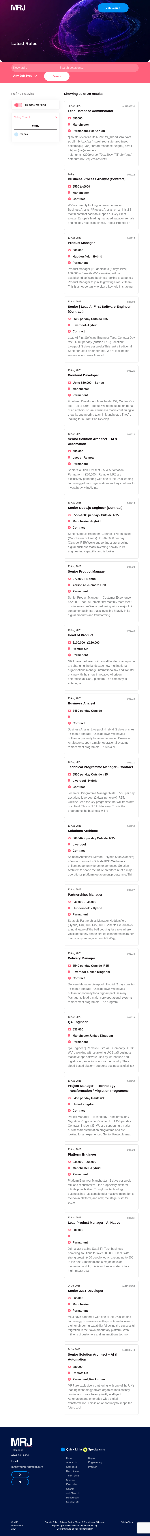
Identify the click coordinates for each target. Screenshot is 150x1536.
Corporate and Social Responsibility (75, 1529)
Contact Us (72, 1501)
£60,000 (24, 134)
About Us (71, 1462)
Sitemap (100, 1522)
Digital (91, 1458)
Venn (131, 1522)
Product (92, 1466)
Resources (72, 1497)
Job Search (72, 1493)
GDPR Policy (90, 1525)
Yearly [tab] (35, 125)
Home (69, 1458)
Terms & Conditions (85, 1522)
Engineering (95, 1462)
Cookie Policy (52, 1522)
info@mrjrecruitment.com (27, 1466)
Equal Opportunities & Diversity (67, 1525)
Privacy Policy (67, 1522)
